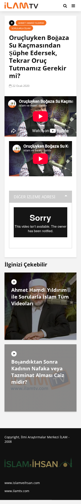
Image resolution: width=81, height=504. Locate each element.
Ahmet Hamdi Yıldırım (31, 22)
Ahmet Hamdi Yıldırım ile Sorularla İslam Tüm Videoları (40, 296)
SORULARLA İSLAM (21, 28)
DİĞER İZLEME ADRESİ (34, 196)
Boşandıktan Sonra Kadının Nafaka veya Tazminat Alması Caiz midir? (37, 371)
